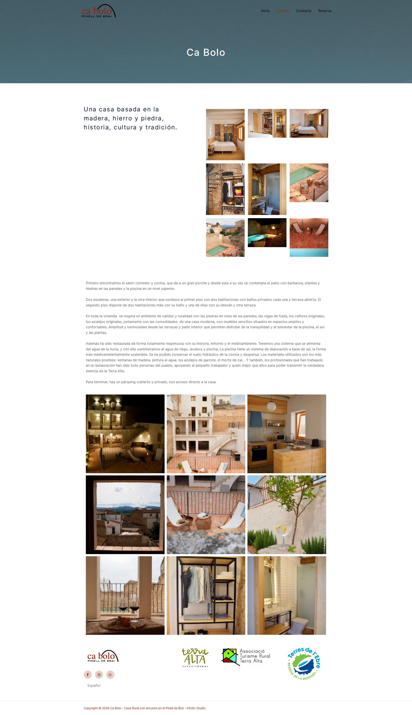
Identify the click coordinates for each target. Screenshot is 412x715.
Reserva (324, 11)
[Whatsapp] (110, 675)
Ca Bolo (283, 11)
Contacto (304, 11)
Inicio (265, 11)
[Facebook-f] (88, 675)
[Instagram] (99, 675)
